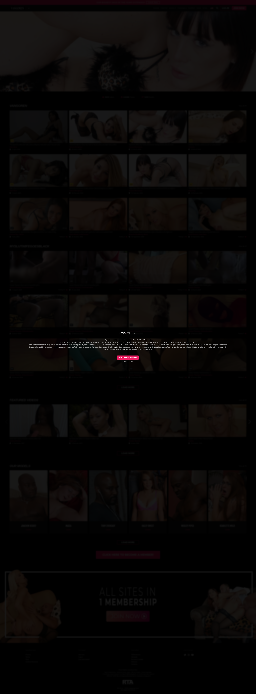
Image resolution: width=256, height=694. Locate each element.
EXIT (131, 362)
